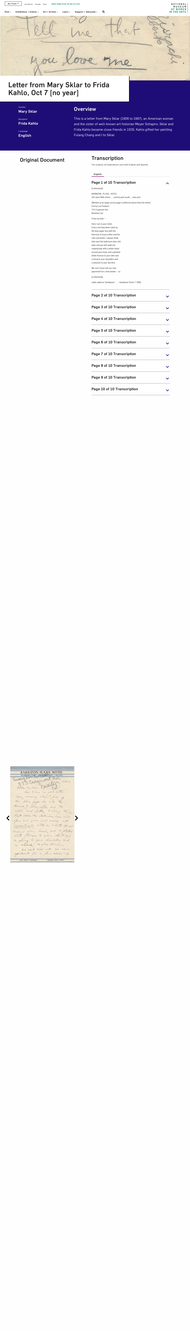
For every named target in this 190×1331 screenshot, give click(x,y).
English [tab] (98, 174)
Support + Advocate (85, 11)
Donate (38, 4)
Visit (7, 11)
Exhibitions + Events (26, 11)
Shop (45, 4)
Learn (66, 11)
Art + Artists (50, 11)
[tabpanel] (131, 288)
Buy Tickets (12, 3)
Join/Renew (28, 4)
